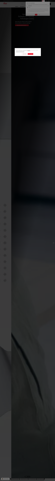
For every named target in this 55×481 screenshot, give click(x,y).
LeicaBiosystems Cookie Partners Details (20, 51)
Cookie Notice (28, 50)
